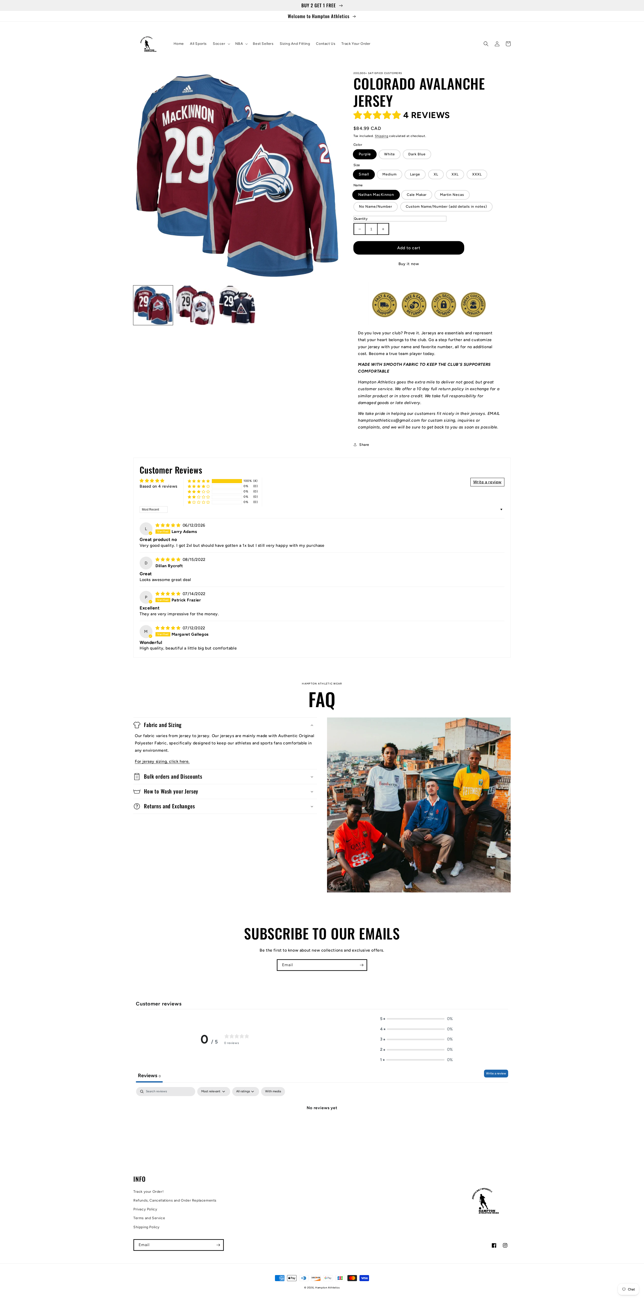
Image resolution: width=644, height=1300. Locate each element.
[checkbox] (273, 1091)
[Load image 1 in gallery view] (153, 305)
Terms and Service (149, 1218)
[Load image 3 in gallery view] (237, 305)
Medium (389, 174)
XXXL (477, 174)
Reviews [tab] (149, 1075)
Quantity (361, 219)
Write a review (496, 1073)
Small (364, 174)
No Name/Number (375, 206)
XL (436, 174)
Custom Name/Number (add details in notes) (446, 206)
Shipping (381, 136)
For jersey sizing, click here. (162, 761)
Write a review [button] (487, 482)
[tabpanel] (322, 1125)
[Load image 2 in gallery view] (195, 305)
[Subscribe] (361, 965)
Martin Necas (452, 195)
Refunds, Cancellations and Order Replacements (175, 1200)
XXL (455, 174)
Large (415, 174)
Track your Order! (148, 1191)
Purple (365, 154)
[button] (221, 44)
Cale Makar (417, 195)
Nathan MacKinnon (376, 194)
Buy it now (408, 264)
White (389, 154)
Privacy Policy (145, 1209)
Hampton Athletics (327, 1287)
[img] (168, 525)
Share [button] (364, 445)
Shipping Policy (146, 1227)
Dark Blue (417, 154)
